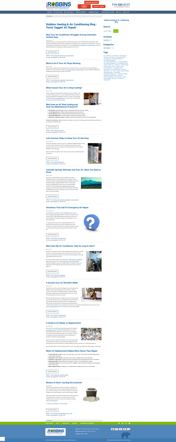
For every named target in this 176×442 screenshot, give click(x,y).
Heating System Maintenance (110, 73)
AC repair (57, 148)
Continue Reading (52, 52)
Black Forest (61, 130)
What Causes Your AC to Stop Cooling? (64, 88)
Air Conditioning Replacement (110, 63)
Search (116, 31)
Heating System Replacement (110, 75)
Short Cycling (69, 413)
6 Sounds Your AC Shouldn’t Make (62, 283)
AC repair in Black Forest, (59, 98)
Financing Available (91, 2)
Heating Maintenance (108, 72)
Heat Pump (120, 75)
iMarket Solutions (111, 440)
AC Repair (55, 55)
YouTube (122, 423)
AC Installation (115, 55)
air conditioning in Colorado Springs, (87, 45)
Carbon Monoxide (124, 64)
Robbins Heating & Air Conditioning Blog (116, 21)
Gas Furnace (106, 70)
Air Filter (105, 64)
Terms (3, 440)
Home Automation (118, 76)
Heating (118, 70)
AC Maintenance (123, 55)
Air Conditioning (61, 55)
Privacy (1, 440)
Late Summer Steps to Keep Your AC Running (67, 138)
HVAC (124, 76)
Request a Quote (99, 6)
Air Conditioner (112, 57)
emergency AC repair (54, 214)
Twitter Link (48, 55)
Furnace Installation (108, 67)
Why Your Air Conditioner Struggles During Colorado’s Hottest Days (71, 36)
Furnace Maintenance (117, 67)
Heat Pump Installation (109, 76)
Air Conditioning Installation (64, 200)
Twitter (119, 423)
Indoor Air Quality (107, 78)
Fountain (117, 66)
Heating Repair (117, 72)
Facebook (126, 423)
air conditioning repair (51, 330)
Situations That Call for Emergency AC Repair (67, 207)
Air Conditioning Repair (63, 375)
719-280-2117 (121, 4)
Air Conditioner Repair (121, 57)
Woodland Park (107, 79)
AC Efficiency (109, 55)
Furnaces (123, 69)
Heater (114, 70)
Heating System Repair (122, 73)
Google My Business (129, 423)
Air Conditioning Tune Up (122, 63)
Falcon (113, 66)
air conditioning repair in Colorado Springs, (74, 69)
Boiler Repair (117, 64)
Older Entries (49, 16)
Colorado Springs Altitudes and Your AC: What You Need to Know (73, 171)
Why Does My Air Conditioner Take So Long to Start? (70, 246)
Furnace (122, 66)
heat (111, 70)
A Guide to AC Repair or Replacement (63, 323)
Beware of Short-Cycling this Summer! (64, 382)
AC (104, 55)
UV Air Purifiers (121, 78)
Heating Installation (125, 70)
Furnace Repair (107, 69)
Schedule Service (84, 6)
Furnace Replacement (116, 69)
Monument (114, 78)
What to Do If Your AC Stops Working (63, 63)
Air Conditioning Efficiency (117, 58)
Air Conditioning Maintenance (110, 61)
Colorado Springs (70, 55)
